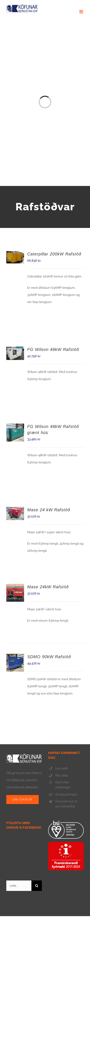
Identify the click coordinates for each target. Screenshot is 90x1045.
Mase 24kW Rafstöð (48, 587)
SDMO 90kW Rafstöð (49, 656)
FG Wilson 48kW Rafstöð (53, 349)
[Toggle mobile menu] (81, 11)
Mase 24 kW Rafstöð (48, 509)
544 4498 (61, 768)
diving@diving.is (66, 794)
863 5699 (61, 775)
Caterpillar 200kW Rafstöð (54, 254)
